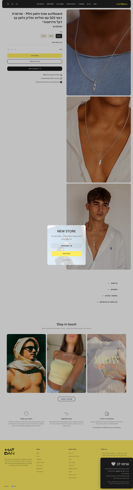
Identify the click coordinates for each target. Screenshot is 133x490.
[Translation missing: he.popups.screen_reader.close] (83, 227)
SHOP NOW (66, 253)
